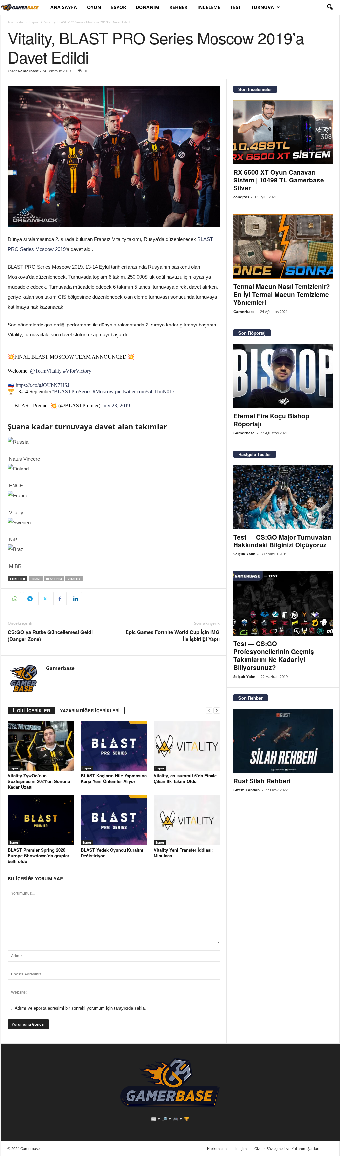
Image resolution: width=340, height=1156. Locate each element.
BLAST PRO (54, 579)
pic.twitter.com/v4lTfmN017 (145, 391)
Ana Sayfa (63, 7)
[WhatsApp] (14, 598)
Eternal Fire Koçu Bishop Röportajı (271, 419)
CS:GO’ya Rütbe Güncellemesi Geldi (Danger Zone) (50, 636)
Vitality (74, 579)
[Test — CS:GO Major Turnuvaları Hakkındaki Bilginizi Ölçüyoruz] (283, 497)
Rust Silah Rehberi (261, 780)
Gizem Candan (246, 789)
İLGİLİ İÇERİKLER (31, 710)
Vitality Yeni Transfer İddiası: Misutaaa (183, 853)
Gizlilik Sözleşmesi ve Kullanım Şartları (286, 1148)
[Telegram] (29, 598)
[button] (329, 7)
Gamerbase (28, 70)
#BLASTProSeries (71, 391)
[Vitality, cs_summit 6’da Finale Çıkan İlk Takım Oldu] (187, 746)
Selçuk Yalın (244, 553)
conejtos (241, 196)
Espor (118, 7)
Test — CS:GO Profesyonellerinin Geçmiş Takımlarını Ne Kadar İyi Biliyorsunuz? (273, 655)
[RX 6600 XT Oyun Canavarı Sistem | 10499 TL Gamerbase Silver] (283, 132)
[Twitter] (44, 598)
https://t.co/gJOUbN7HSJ (42, 385)
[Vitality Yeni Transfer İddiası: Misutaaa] (187, 820)
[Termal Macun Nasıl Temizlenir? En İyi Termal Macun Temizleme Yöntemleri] (283, 246)
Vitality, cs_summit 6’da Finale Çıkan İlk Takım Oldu (185, 778)
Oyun (94, 7)
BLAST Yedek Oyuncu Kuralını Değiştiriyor (112, 853)
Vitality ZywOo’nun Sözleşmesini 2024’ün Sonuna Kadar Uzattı (39, 781)
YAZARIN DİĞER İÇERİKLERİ (90, 710)
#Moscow (103, 391)
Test (235, 7)
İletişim (240, 1148)
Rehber (178, 7)
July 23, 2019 (116, 405)
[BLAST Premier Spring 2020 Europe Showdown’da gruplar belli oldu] (41, 820)
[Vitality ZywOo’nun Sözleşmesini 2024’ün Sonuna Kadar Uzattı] (41, 746)
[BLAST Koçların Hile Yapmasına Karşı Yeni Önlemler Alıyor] (114, 746)
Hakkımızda (217, 1148)
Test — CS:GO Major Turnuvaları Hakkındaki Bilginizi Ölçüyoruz (282, 541)
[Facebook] (60, 598)
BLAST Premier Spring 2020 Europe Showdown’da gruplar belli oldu (38, 855)
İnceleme (208, 7)
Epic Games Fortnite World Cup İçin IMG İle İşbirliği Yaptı (173, 636)
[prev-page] (209, 710)
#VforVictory (77, 371)
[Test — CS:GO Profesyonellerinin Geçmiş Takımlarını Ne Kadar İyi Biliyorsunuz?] (283, 603)
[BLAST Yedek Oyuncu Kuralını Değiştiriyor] (114, 820)
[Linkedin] (75, 598)
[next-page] (216, 710)
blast (36, 579)
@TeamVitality (46, 371)
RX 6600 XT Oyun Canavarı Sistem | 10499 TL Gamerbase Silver (278, 180)
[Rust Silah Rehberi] (283, 741)
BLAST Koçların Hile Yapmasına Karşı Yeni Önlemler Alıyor (114, 778)
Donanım (147, 7)
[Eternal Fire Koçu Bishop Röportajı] (283, 376)
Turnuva (262, 7)
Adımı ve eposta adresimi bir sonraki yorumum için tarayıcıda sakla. (80, 1008)
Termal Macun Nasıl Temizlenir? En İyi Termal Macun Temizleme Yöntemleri (281, 294)
